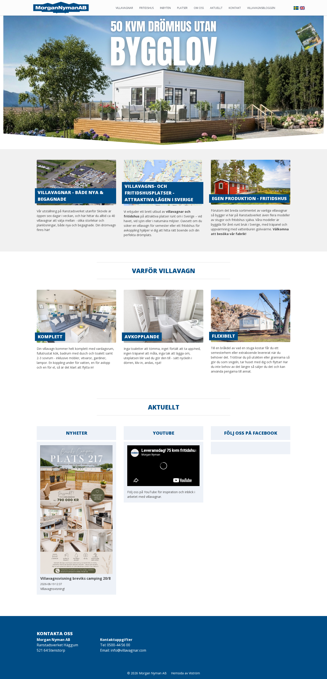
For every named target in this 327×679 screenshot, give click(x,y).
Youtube (163, 433)
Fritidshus (146, 8)
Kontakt (235, 8)
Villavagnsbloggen (261, 8)
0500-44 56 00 (118, 645)
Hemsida (177, 673)
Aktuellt (216, 8)
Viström (194, 673)
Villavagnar (124, 8)
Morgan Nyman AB (153, 673)
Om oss (199, 8)
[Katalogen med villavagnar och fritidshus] (309, 35)
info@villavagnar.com (128, 650)
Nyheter (76, 433)
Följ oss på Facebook (250, 433)
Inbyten (165, 8)
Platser (182, 8)
